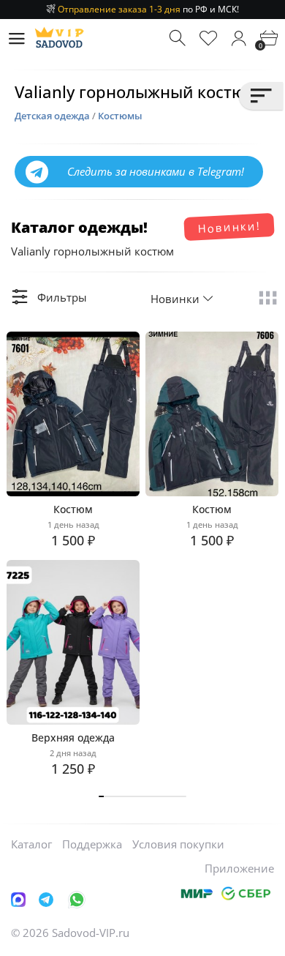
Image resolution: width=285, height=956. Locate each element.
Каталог (31, 844)
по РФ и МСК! (148, 9)
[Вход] (239, 38)
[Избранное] (209, 38)
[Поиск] (179, 38)
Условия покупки (178, 844)
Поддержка (92, 844)
